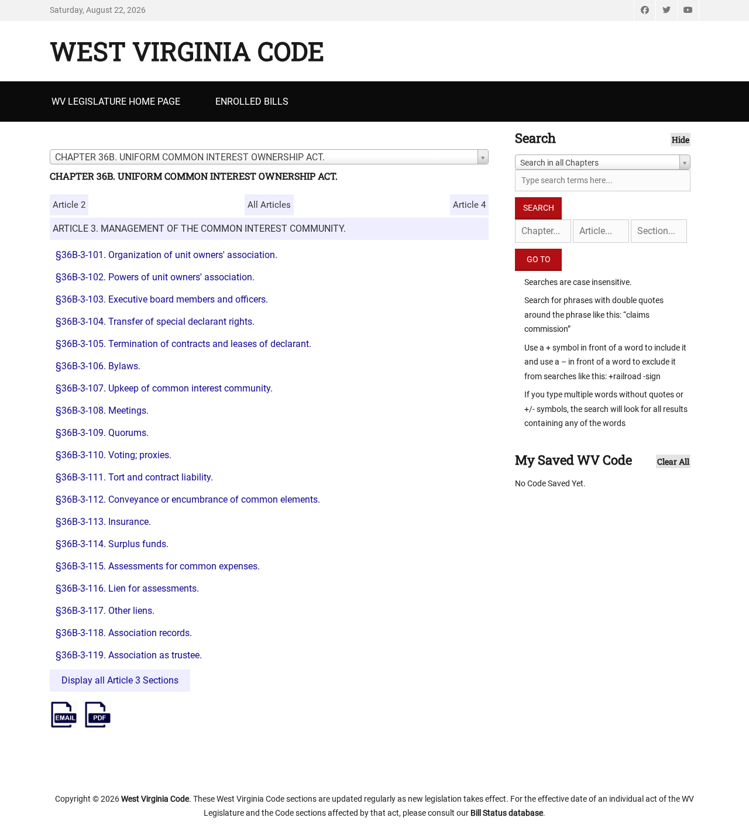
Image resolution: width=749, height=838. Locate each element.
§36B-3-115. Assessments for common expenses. (158, 566)
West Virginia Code (187, 51)
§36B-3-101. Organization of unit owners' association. (166, 254)
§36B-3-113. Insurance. (103, 521)
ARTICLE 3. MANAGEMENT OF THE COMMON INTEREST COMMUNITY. (199, 228)
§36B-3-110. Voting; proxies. (113, 455)
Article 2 (69, 205)
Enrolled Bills (251, 101)
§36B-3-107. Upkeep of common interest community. (164, 388)
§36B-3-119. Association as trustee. (129, 655)
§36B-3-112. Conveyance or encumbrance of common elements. (188, 499)
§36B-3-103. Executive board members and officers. (162, 299)
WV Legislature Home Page (115, 101)
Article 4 (469, 205)
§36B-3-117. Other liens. (105, 610)
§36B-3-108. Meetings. (102, 410)
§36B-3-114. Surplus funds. (112, 543)
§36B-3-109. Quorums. (102, 432)
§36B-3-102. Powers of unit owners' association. (155, 277)
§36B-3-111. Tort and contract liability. (134, 477)
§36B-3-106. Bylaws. (98, 366)
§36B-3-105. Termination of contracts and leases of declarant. (183, 343)
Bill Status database (506, 813)
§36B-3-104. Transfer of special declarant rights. (155, 321)
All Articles (269, 205)
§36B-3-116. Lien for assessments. (127, 588)
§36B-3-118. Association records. (124, 632)
